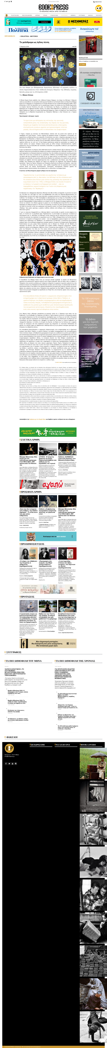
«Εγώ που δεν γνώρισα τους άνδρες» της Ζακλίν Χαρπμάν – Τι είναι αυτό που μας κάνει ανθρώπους (29, 512)
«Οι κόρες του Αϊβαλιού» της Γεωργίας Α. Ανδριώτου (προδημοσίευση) (28, 563)
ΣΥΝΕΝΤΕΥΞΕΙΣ (54, 15)
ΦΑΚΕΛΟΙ (90, 15)
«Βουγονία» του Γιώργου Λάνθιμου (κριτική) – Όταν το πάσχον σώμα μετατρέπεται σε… (68, 706)
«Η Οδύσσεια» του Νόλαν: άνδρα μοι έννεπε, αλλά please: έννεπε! (18, 719)
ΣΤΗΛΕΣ (45, 15)
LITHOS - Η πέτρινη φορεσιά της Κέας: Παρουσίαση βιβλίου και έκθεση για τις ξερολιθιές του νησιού (47, 460)
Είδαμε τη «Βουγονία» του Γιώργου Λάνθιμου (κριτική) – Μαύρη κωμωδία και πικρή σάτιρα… (67, 717)
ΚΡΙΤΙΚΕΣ (37, 15)
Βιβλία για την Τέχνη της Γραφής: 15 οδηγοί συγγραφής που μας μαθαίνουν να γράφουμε (48, 616)
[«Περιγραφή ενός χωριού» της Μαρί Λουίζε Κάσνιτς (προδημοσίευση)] (48, 553)
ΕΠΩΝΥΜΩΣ (10, 713)
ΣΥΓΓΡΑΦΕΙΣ (82, 15)
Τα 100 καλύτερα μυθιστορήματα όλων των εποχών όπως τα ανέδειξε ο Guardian (68, 727)
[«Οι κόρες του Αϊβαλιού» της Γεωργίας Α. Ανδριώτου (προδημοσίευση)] (29, 553)
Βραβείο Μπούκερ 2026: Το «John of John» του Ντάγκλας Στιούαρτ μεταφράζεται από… (17, 702)
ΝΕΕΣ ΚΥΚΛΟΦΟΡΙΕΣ (27, 15)
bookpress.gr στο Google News (37, 419)
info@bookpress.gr (9, 756)
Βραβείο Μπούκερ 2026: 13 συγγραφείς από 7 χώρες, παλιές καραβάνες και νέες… (18, 692)
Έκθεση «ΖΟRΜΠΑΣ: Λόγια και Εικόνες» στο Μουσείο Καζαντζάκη (67, 458)
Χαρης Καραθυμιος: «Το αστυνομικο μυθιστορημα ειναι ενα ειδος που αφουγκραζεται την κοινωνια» (15, 672)
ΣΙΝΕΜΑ (59, 709)
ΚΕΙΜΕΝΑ (73, 15)
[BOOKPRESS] (53, 8)
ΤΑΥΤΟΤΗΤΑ (99, 15)
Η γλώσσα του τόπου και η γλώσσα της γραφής (16, 711)
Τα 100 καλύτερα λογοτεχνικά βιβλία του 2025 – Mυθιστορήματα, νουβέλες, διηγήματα (67, 695)
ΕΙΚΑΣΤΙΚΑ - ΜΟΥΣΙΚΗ (29, 36)
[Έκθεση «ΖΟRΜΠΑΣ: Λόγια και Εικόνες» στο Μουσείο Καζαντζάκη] (67, 449)
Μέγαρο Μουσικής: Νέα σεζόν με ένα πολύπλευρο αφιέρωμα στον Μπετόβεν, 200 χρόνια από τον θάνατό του (28, 461)
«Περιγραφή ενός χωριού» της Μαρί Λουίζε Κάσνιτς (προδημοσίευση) (45, 563)
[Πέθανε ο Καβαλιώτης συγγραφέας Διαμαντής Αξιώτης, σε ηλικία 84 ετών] (48, 501)
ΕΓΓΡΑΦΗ (82, 64)
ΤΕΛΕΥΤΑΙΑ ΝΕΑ (15, 15)
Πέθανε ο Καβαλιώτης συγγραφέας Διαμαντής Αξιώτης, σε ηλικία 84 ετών (47, 511)
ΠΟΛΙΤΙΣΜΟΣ (64, 15)
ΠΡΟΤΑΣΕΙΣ (60, 699)
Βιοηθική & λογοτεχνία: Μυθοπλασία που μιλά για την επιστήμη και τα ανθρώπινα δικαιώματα (67, 616)
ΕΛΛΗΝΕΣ (7, 666)
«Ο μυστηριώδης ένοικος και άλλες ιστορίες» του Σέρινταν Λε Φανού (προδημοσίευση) (66, 564)
